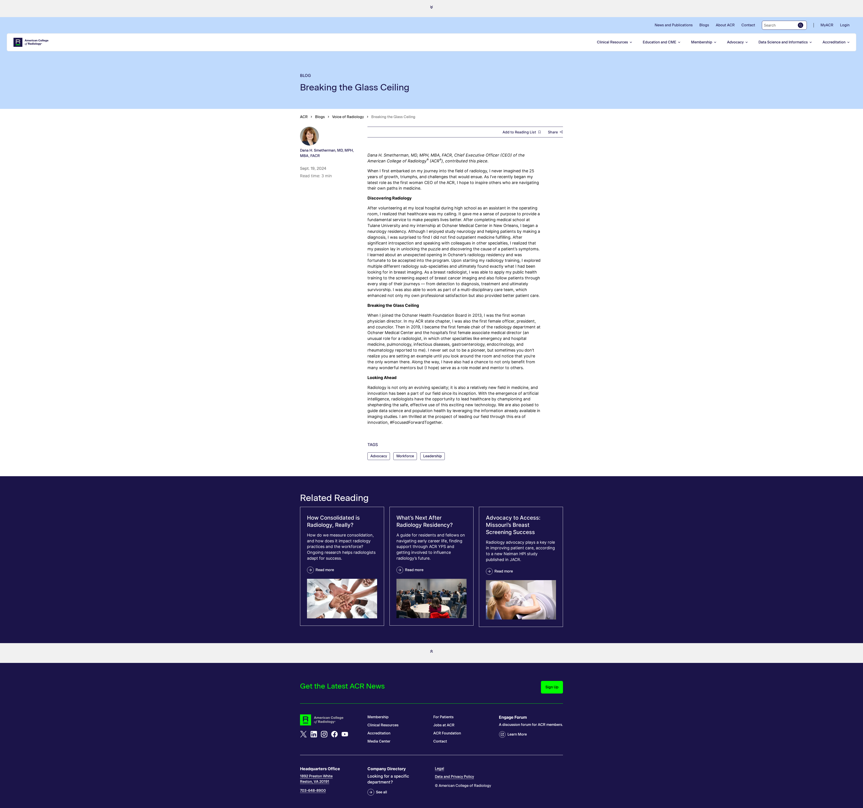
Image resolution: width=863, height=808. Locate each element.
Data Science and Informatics (783, 42)
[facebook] (334, 734)
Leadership (432, 456)
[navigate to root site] (330, 719)
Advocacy (735, 42)
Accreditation (834, 42)
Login (845, 25)
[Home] (31, 42)
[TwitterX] (303, 734)
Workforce (405, 456)
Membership (701, 42)
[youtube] (344, 734)
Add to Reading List (519, 132)
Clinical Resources (612, 42)
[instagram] (324, 734)
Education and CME (659, 42)
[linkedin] (313, 734)
